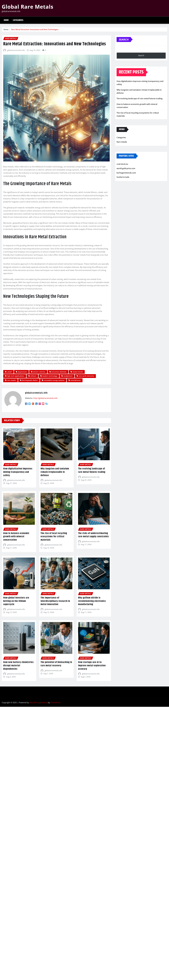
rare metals (11, 380)
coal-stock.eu (122, 164)
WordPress (34, 702)
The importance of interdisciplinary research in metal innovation (55, 601)
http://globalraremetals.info (45, 398)
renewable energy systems (54, 380)
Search (124, 39)
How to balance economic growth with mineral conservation (16, 536)
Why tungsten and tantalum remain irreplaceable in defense (55, 472)
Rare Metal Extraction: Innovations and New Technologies (34, 29)
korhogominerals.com (126, 173)
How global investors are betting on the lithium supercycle (16, 601)
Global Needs (78, 372)
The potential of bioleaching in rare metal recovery (56, 664)
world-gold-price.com (126, 168)
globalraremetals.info (16, 50)
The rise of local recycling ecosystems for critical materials (54, 536)
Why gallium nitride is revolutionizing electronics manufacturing (92, 601)
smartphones (75, 380)
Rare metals (122, 142)
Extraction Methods (58, 372)
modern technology (49, 376)
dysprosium (22, 372)
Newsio (44, 702)
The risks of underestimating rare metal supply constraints (93, 535)
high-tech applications (15, 376)
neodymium (68, 376)
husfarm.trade (123, 177)
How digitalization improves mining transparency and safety (17, 472)
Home (6, 20)
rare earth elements (86, 376)
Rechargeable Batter (30, 380)
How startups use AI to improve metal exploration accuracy (92, 665)
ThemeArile (55, 702)
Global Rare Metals (27, 6)
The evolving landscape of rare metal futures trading (91, 470)
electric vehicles (39, 372)
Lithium (33, 376)
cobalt (9, 372)
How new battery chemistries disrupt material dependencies (18, 665)
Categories (18, 20)
